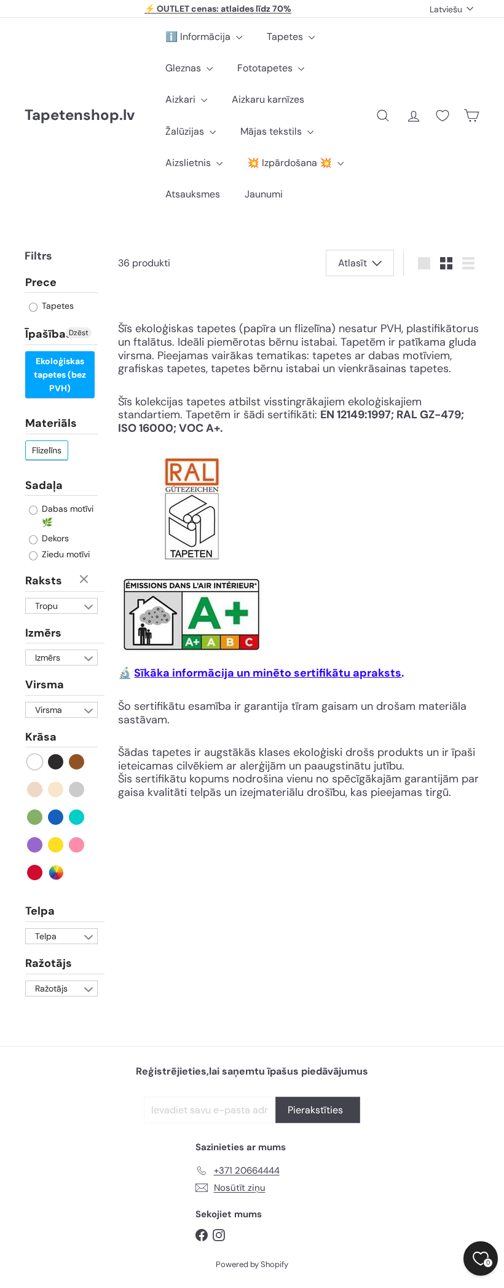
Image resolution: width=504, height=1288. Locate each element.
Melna (56, 761)
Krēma (56, 789)
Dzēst (79, 333)
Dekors (54, 538)
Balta (35, 761)
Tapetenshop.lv (80, 115)
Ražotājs (48, 963)
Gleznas (184, 68)
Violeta (35, 845)
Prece (41, 283)
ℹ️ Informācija (199, 36)
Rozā (77, 845)
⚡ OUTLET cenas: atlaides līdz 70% (217, 8)
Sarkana (35, 872)
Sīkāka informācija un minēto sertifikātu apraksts (267, 673)
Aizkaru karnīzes (268, 99)
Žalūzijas (186, 131)
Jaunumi (264, 194)
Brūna (77, 761)
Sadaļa (44, 485)
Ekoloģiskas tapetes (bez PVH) (60, 375)
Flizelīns (46, 450)
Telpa (40, 911)
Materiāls (51, 423)
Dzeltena (56, 845)
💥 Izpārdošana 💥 (290, 162)
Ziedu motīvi (64, 554)
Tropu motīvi (46, 607)
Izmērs (43, 633)
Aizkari (181, 99)
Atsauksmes (192, 194)
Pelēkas (77, 789)
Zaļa (35, 817)
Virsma (44, 684)
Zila (56, 817)
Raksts (43, 580)
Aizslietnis (189, 162)
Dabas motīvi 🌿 (66, 515)
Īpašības (48, 334)
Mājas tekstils (272, 131)
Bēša (35, 789)
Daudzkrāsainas (56, 872)
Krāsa (41, 736)
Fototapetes (266, 68)
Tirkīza (77, 817)
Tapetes (286, 36)
